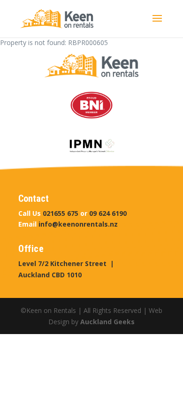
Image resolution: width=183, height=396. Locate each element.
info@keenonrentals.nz (78, 224)
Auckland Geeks (107, 321)
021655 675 (60, 213)
